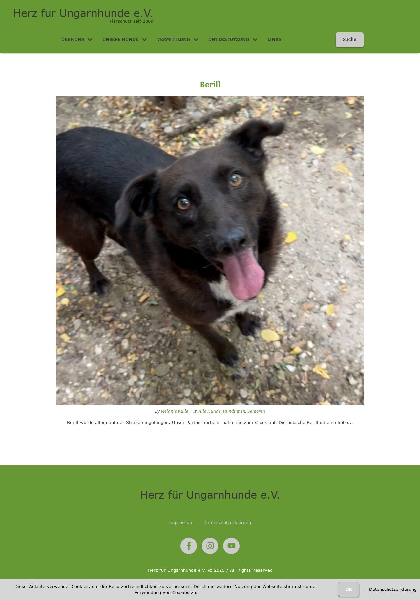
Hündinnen (234, 411)
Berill (210, 84)
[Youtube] (231, 546)
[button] (90, 39)
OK (349, 589)
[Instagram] (210, 546)
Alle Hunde (210, 411)
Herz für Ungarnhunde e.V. (83, 13)
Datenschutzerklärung (393, 589)
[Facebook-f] (188, 546)
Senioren (256, 411)
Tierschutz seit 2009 (131, 21)
